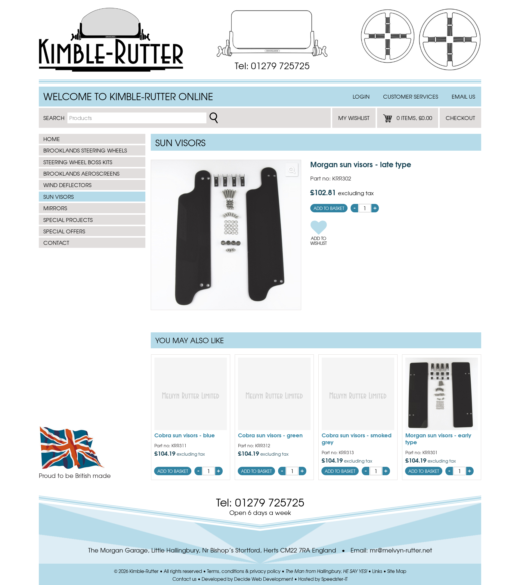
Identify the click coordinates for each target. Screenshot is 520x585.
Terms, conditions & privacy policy (243, 571)
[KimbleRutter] (111, 40)
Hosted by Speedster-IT (323, 579)
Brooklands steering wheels (85, 150)
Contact (56, 243)
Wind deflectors (67, 185)
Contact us (184, 579)
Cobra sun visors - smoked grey (357, 438)
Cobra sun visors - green (270, 435)
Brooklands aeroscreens (81, 173)
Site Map (396, 571)
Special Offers (64, 231)
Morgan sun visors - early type (438, 438)
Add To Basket (329, 208)
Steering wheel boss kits (77, 162)
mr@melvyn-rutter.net (401, 550)
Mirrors (55, 208)
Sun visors (58, 196)
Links (377, 571)
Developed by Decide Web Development (247, 579)
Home (51, 139)
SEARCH (53, 118)
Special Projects (68, 220)
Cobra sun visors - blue (184, 435)
